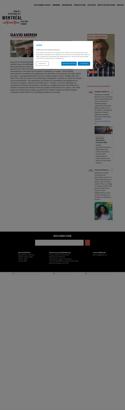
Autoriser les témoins (69, 63)
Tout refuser (84, 63)
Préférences (42, 63)
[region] (63, 55)
